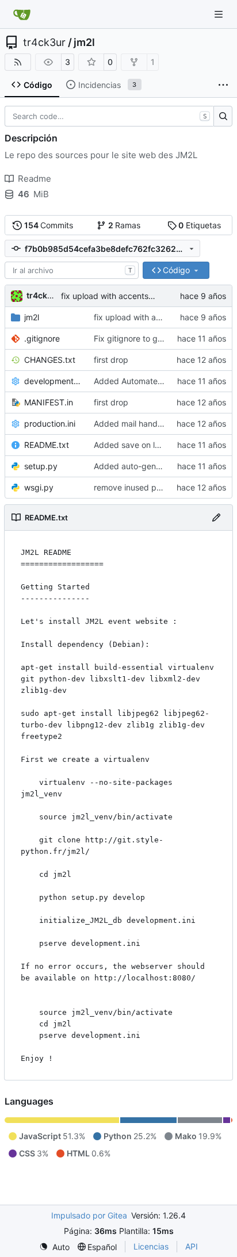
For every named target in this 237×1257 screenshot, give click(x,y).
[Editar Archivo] (216, 517)
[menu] (54, 1247)
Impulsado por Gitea (89, 1215)
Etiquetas (199, 225)
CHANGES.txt (49, 360)
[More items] (223, 85)
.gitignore (42, 338)
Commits (49, 225)
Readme (34, 178)
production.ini (49, 423)
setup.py (41, 466)
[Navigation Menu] (219, 14)
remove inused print (131, 487)
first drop (111, 360)
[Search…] (222, 116)
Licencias (151, 1246)
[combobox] (72, 270)
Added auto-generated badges (153, 466)
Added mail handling (132, 423)
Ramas (124, 225)
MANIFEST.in (48, 402)
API (191, 1246)
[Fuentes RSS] (18, 62)
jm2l (84, 42)
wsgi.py (38, 487)
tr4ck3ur (44, 42)
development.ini (53, 381)
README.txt (46, 445)
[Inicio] (22, 14)
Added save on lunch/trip (141, 445)
